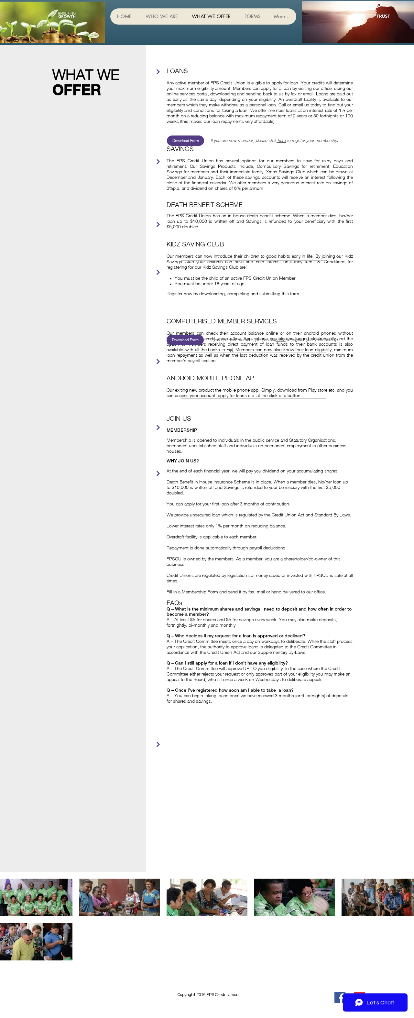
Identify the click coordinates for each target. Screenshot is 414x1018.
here (281, 140)
